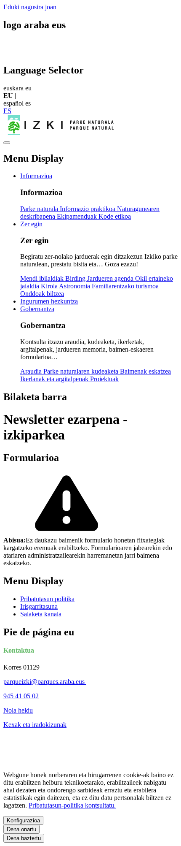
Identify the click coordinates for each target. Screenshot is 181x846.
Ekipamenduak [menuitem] (77, 216)
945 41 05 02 (21, 696)
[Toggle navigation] (6, 142)
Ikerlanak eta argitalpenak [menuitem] (55, 378)
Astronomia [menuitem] (75, 286)
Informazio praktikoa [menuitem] (88, 208)
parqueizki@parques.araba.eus (44, 681)
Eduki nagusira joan (29, 7)
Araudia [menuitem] (31, 371)
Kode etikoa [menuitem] (114, 216)
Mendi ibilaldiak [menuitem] (42, 278)
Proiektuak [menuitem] (104, 378)
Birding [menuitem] (76, 278)
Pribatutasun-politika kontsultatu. (72, 805)
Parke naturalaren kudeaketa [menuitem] (81, 371)
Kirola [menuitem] (50, 286)
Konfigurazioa (23, 820)
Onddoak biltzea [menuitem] (42, 293)
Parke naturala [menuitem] (40, 208)
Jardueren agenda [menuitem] (111, 278)
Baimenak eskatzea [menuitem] (145, 371)
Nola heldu (18, 710)
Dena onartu (21, 829)
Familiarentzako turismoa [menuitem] (125, 286)
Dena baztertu (24, 838)
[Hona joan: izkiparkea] (62, 132)
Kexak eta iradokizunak (35, 724)
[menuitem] (36, 175)
